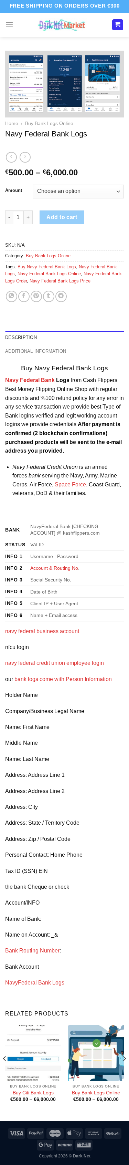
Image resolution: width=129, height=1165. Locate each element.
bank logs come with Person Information (63, 679)
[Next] (124, 1072)
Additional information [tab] (35, 351)
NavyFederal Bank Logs (34, 983)
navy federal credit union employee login (54, 663)
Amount (13, 190)
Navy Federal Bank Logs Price (60, 280)
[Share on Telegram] (61, 296)
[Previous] (4, 1072)
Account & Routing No (54, 568)
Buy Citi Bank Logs (33, 1092)
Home (11, 123)
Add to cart (61, 217)
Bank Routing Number (32, 950)
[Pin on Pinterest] (36, 296)
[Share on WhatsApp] (11, 296)
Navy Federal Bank (30, 380)
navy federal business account (42, 631)
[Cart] (117, 25)
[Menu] (9, 24)
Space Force (69, 484)
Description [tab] (21, 337)
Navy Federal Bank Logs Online (49, 273)
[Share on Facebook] (24, 296)
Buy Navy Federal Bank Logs (47, 266)
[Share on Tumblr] (48, 296)
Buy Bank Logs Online (49, 123)
